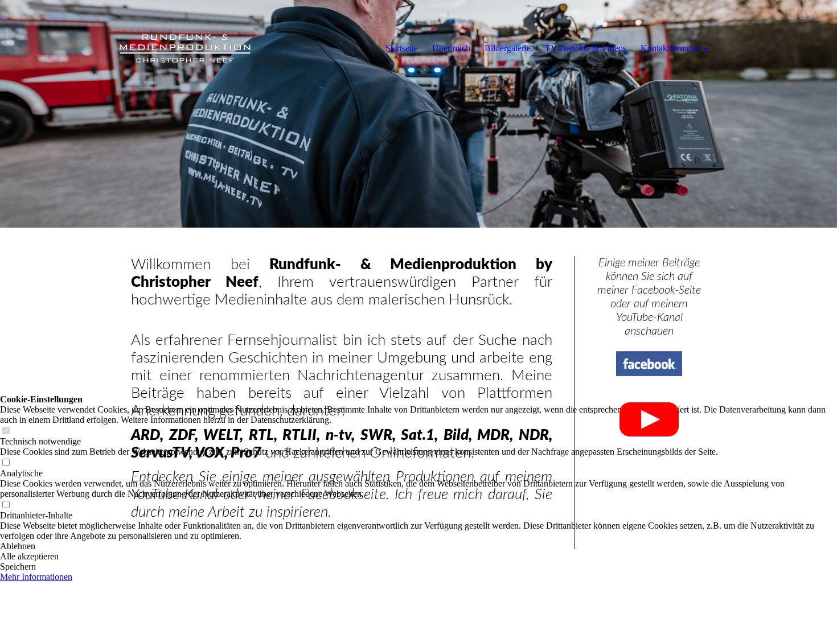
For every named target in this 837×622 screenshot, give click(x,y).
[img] (185, 48)
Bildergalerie (508, 48)
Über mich (451, 48)
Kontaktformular (670, 48)
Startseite (401, 48)
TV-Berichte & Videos (585, 48)
